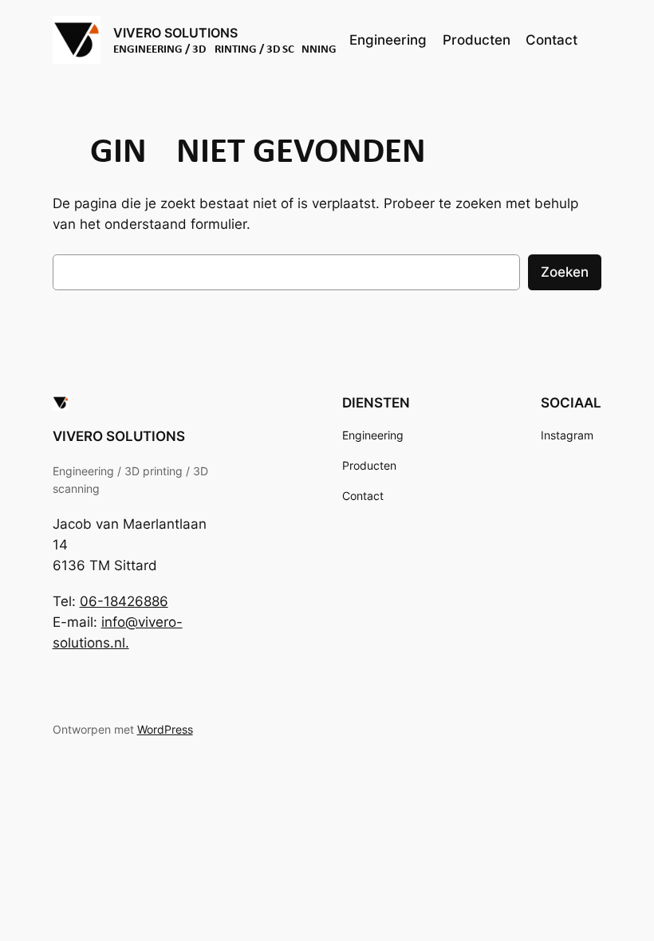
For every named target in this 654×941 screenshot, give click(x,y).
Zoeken (565, 272)
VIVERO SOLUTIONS (175, 33)
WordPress (165, 729)
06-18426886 (124, 601)
